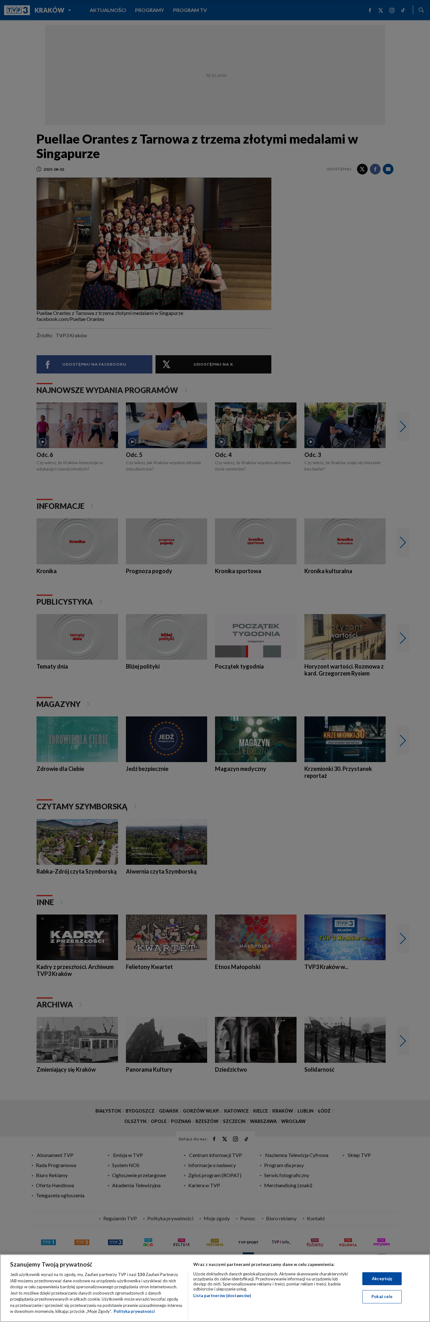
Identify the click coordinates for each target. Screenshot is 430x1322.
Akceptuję (382, 1278)
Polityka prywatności (134, 1311)
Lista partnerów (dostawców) (222, 1295)
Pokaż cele (382, 1296)
